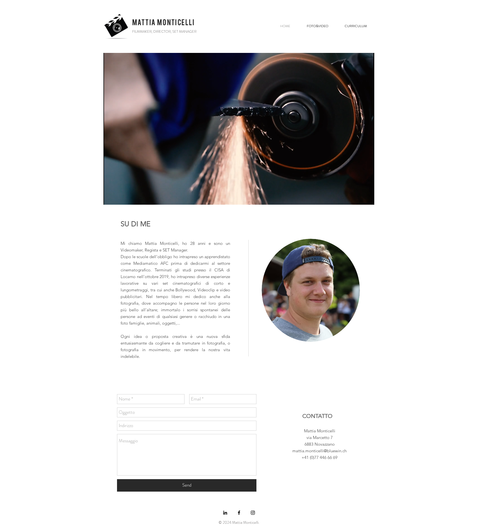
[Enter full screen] (366, 197)
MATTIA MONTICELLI (163, 22)
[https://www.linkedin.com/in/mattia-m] (225, 512)
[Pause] (110, 197)
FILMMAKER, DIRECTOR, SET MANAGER (164, 31)
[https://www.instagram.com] (253, 512)
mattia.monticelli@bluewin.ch (319, 450)
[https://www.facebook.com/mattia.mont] (239, 512)
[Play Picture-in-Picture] (357, 197)
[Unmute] (120, 197)
